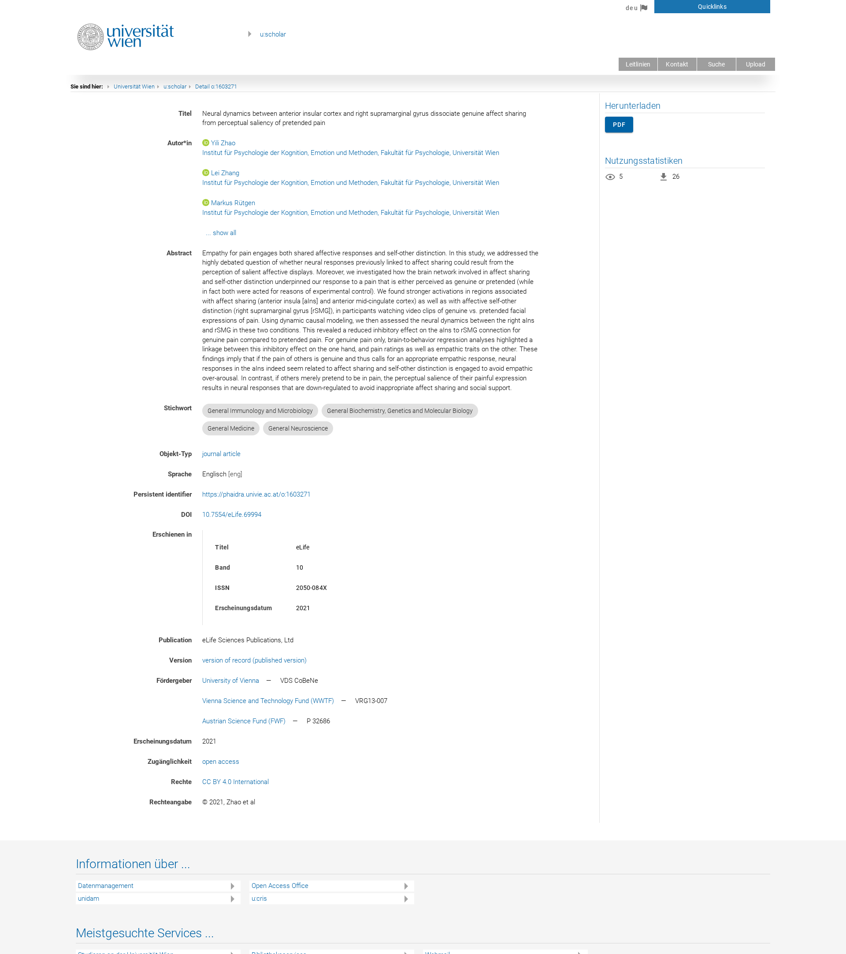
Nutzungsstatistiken (644, 160)
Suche (716, 64)
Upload (756, 64)
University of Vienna (230, 681)
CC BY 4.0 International (235, 782)
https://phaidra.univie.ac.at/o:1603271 (256, 494)
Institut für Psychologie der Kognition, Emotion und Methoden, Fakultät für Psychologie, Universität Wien (350, 153)
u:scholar (273, 34)
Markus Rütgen (233, 203)
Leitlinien (638, 64)
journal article (221, 454)
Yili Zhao (223, 143)
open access (220, 762)
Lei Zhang (225, 173)
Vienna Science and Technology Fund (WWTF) (268, 701)
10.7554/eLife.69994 (231, 515)
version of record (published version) (254, 660)
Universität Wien (134, 86)
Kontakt (677, 64)
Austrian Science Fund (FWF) (244, 721)
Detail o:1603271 (216, 86)
